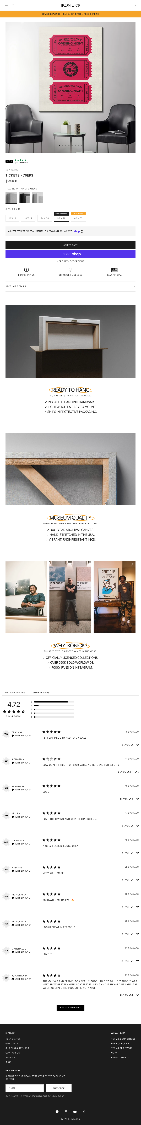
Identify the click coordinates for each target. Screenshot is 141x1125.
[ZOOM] (127, 144)
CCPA (114, 1052)
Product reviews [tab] (15, 692)
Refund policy (120, 1057)
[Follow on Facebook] (57, 1111)
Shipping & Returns (17, 1048)
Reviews (10, 1057)
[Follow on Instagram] (66, 1111)
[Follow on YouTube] (75, 1111)
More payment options (70, 261)
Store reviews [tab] (41, 692)
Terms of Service (121, 1048)
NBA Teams (12, 169)
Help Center (13, 1039)
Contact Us (13, 1052)
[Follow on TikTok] (84, 1111)
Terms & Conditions (123, 1039)
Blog (9, 1062)
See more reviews (70, 1008)
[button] (52, 702)
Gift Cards (12, 1043)
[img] (21, 735)
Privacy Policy (120, 1043)
